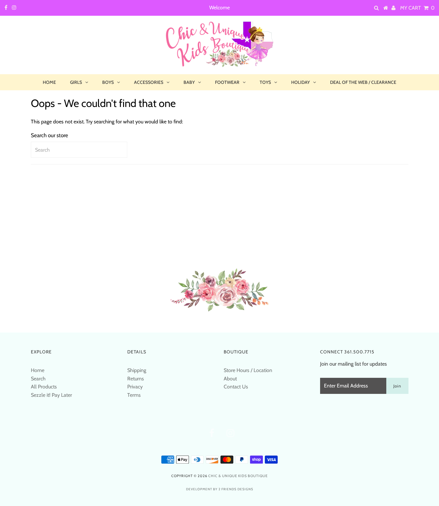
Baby (189, 82)
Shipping (136, 370)
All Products (44, 387)
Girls (76, 82)
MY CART (417, 8)
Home (49, 82)
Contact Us (236, 387)
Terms (134, 395)
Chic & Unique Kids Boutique (238, 476)
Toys (265, 82)
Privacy (135, 387)
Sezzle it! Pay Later (51, 395)
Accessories (148, 82)
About (230, 379)
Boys (108, 82)
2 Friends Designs (236, 489)
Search (38, 379)
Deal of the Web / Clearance (363, 82)
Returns (135, 379)
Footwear (227, 82)
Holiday (300, 82)
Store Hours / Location (248, 370)
